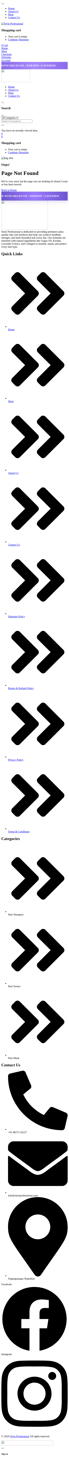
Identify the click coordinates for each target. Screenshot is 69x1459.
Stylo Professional (19, 1436)
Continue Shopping (18, 39)
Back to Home (9, 190)
